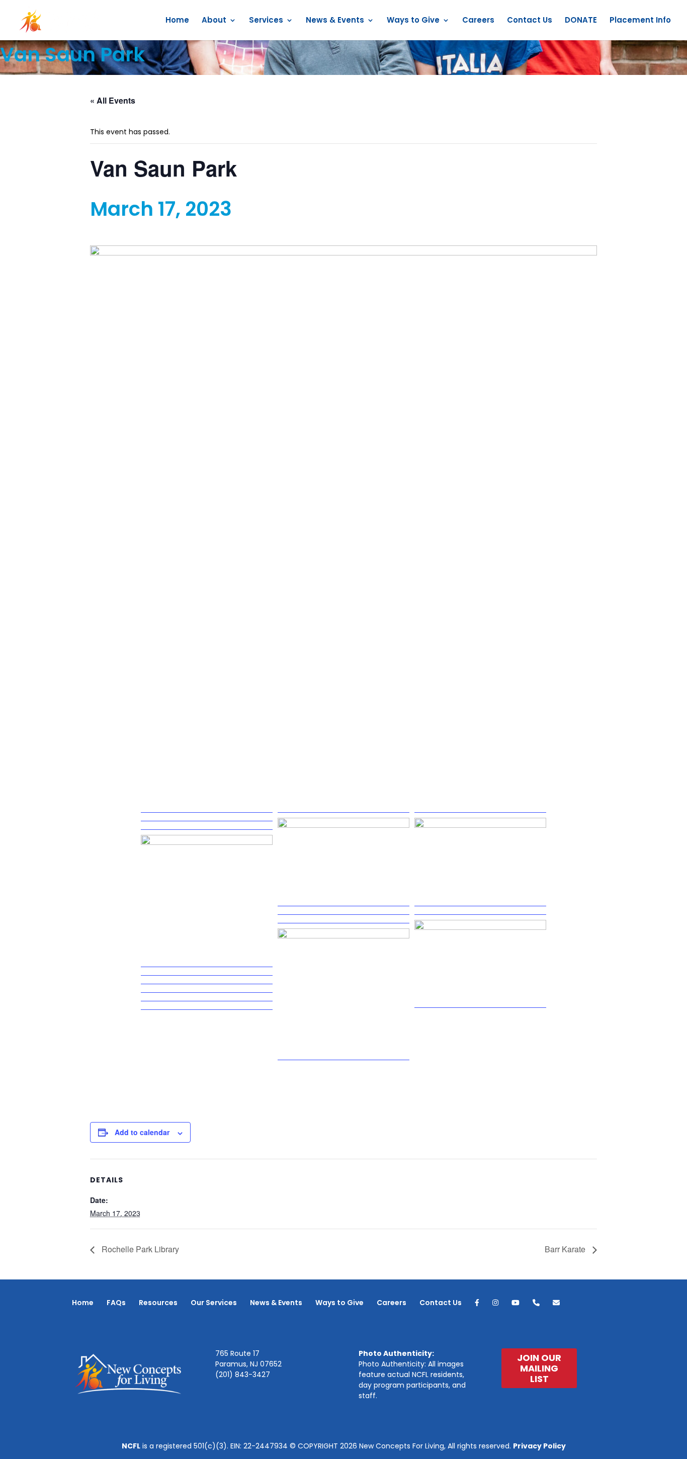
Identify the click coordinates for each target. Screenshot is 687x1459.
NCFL (131, 1446)
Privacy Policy (539, 1446)
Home (177, 21)
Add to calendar (142, 1132)
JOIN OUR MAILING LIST (539, 1368)
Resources (158, 1303)
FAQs (116, 1303)
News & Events (335, 21)
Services (266, 21)
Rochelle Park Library (139, 1249)
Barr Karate (566, 1249)
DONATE (581, 21)
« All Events (112, 100)
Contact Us (529, 21)
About (214, 21)
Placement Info (640, 21)
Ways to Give (413, 21)
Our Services (214, 1303)
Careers (478, 21)
